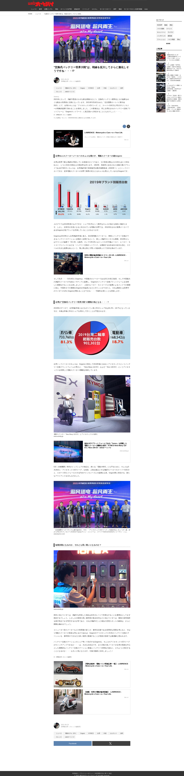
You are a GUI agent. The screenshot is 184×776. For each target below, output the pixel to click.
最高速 (170, 36)
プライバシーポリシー (86, 773)
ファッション (161, 39)
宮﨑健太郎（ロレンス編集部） (71, 81)
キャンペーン (161, 32)
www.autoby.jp (58, 436)
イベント (169, 28)
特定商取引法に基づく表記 (103, 773)
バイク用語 (171, 39)
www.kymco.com (59, 534)
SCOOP (159, 25)
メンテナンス (161, 36)
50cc (178, 39)
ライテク (170, 32)
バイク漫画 (160, 28)
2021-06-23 (65, 79)
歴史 (171, 25)
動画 (166, 25)
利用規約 (75, 773)
